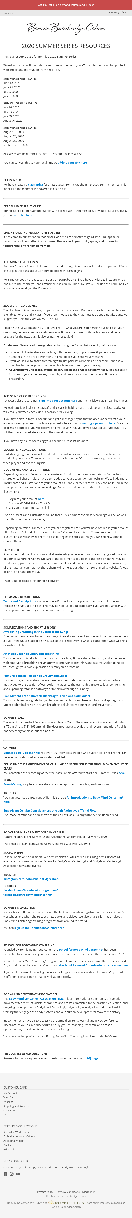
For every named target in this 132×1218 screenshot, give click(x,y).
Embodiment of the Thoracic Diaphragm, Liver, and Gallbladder (46, 696)
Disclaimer (88, 1191)
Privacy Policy (45, 1191)
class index (35, 184)
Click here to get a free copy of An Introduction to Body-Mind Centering (45, 1167)
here (41, 499)
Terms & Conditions (68, 1191)
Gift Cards (9, 1149)
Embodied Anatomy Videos (19, 1136)
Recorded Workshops (16, 1132)
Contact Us (9, 1110)
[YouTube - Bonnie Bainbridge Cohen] (18, 1174)
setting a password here (98, 423)
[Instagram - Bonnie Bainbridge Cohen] (12, 1174)
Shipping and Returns (16, 1106)
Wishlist (8, 1101)
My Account (10, 1093)
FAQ (5, 1115)
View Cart (9, 1097)
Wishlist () (113, 12)
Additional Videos (13, 1140)
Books (7, 1145)
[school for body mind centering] (103, 949)
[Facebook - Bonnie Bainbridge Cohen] (5, 1174)
